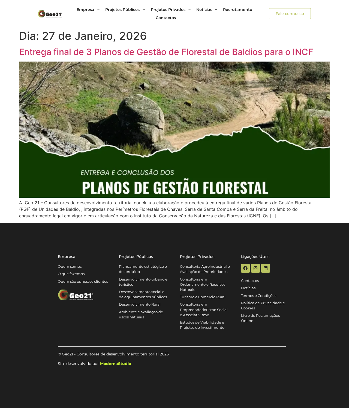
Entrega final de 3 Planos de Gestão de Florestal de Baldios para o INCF (166, 52)
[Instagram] (255, 268)
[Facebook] (245, 268)
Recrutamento (237, 9)
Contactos (166, 17)
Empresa (85, 9)
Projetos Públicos (122, 9)
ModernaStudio (115, 363)
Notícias (204, 9)
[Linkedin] (265, 268)
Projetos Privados (168, 9)
